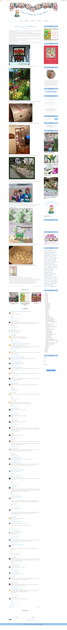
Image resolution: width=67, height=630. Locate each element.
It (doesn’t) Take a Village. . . (50, 344)
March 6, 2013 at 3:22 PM (15, 364)
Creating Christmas (47, 255)
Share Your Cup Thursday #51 (50, 319)
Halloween (52, 261)
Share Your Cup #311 (47, 216)
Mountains (55, 266)
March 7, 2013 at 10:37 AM (15, 542)
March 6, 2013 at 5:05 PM (15, 406)
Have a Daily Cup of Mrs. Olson (30, 624)
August (47, 308)
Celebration (46, 252)
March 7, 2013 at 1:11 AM (15, 494)
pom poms (54, 283)
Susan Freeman (13, 383)
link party (51, 281)
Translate (53, 127)
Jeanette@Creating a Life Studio (16, 469)
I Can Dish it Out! (48, 336)
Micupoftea (13, 486)
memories (56, 281)
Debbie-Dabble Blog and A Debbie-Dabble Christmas (20, 311)
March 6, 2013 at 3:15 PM (15, 348)
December (47, 303)
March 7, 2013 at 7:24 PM (15, 574)
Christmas (50, 252)
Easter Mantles (48, 325)
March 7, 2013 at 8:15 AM (15, 529)
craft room (55, 278)
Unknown (12, 335)
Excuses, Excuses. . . (49, 335)
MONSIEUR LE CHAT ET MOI (16, 589)
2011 (45, 349)
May (46, 312)
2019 (45, 294)
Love (56, 264)
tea (49, 286)
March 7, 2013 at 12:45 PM (15, 563)
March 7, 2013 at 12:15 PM (15, 555)
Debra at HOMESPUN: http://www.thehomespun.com (20, 343)
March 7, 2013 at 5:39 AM (15, 506)
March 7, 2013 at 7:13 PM (15, 569)
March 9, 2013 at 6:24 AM (15, 595)
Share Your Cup (51, 269)
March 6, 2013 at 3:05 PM (15, 327)
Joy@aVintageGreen (14, 462)
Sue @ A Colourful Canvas (15, 521)
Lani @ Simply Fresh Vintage (16, 544)
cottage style (50, 278)
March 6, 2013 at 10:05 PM (15, 455)
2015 (45, 299)
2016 (45, 298)
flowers (51, 280)
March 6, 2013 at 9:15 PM (15, 437)
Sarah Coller (13, 448)
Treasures (51, 272)
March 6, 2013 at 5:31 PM (15, 412)
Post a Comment (12, 604)
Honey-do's (46, 264)
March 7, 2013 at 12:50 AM (15, 484)
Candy (52, 250)
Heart (56, 261)
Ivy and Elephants (14, 597)
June (46, 311)
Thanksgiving (46, 272)
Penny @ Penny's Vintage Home (16, 357)
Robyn (12, 426)
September (47, 307)
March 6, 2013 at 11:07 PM (15, 474)
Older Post (38, 606)
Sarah (12, 372)
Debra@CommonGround (15, 367)
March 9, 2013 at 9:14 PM (15, 602)
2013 (45, 302)
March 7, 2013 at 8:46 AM (15, 536)
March (47, 315)
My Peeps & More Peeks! (50, 320)
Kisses (53, 264)
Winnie (12, 329)
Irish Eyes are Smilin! (49, 331)
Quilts (56, 267)
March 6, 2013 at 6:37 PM (15, 431)
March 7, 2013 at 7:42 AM (15, 514)
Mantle (45, 266)
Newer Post (12, 606)
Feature (51, 258)
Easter (45, 258)
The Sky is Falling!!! (49, 332)
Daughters (55, 255)
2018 (45, 295)
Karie (12, 576)
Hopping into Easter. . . (48, 175)
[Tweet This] (35, 286)
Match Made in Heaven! (49, 317)
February (47, 345)
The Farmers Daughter (15, 531)
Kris (11, 433)
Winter (52, 275)
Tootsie (12, 439)
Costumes (54, 252)
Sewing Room (46, 269)
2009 (45, 351)
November (47, 304)
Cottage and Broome (14, 508)
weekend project (53, 286)
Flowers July (55, 258)
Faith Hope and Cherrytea (15, 457)
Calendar (49, 250)
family (48, 280)
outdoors (50, 283)
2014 (45, 300)
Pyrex (53, 267)
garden (55, 280)
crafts (45, 280)
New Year (45, 267)
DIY (51, 255)
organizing (46, 283)
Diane (12, 377)
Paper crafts (50, 267)
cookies (45, 278)
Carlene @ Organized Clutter (16, 362)
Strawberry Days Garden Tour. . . (49, 152)
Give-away (45, 261)
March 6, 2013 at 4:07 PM (15, 381)
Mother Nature (50, 266)
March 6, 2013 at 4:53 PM (15, 398)
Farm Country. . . (48, 316)
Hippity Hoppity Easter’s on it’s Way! (51, 342)
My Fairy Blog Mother (39, 624)
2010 (45, 350)
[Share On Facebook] (37, 286)
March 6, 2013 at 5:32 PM (15, 424)
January (47, 346)
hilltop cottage (46, 281)
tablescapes (46, 286)
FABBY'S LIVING (13, 408)
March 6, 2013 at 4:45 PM (15, 390)
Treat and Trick (13, 571)
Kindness (50, 264)
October (47, 306)
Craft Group (52, 253)
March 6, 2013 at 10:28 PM (15, 460)
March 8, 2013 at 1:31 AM (15, 586)
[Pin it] (40, 286)
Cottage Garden (46, 253)
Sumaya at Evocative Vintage (16, 477)
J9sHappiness (13, 538)
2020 (45, 292)
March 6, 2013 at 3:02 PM (15, 318)
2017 (45, 296)
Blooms (45, 250)
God (49, 261)
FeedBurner (52, 111)
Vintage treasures (47, 275)
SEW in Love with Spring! (50, 324)
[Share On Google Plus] (38, 286)
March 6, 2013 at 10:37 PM (15, 467)
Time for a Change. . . (49, 337)
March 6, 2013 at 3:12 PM (15, 333)
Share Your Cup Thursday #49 (50, 334)
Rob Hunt (12, 557)
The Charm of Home (14, 565)
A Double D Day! (48, 330)
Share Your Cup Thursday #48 (50, 339)
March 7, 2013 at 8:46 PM (15, 580)
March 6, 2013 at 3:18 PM (15, 354)
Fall (48, 258)
